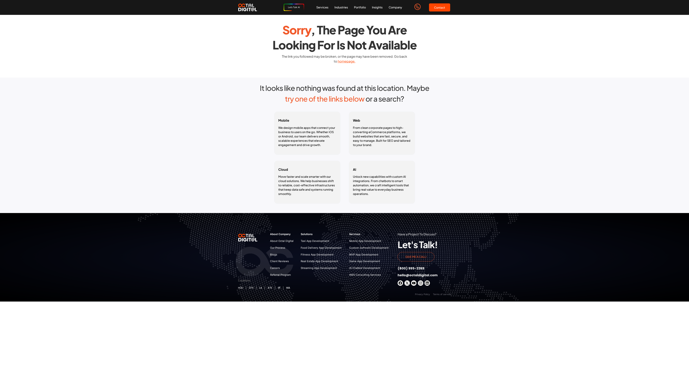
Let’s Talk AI (294, 7)
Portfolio (360, 7)
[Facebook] (400, 283)
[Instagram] (420, 283)
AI (354, 169)
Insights (377, 7)
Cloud (283, 169)
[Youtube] (413, 283)
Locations (244, 280)
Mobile (283, 120)
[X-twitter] (407, 283)
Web (356, 120)
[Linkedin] (427, 283)
